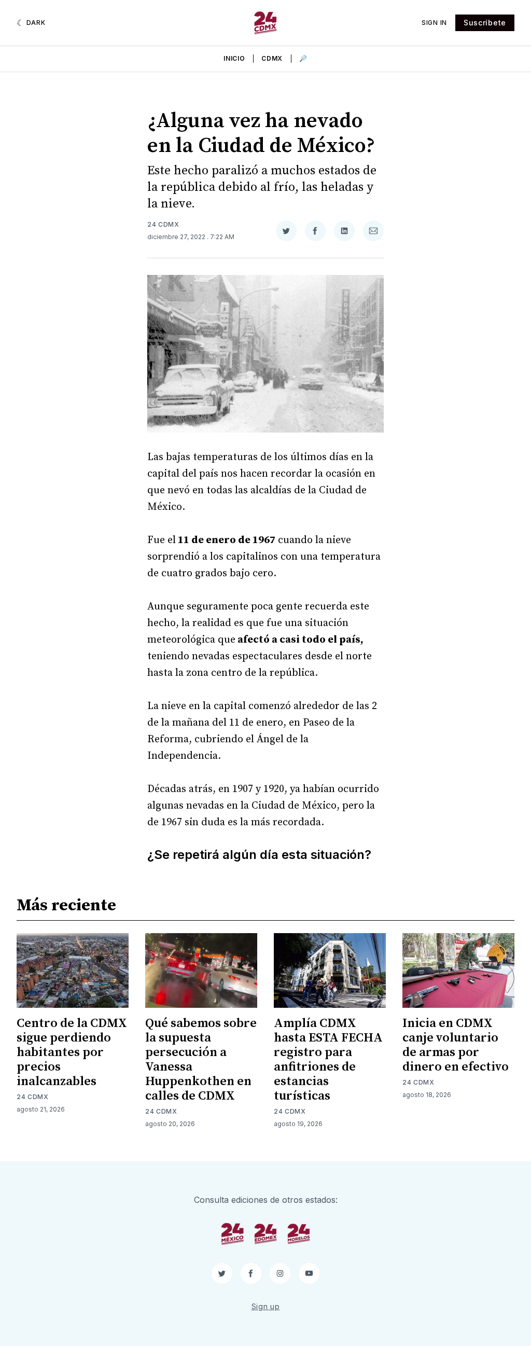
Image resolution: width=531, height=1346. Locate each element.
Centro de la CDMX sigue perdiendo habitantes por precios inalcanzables (72, 1052)
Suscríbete (485, 22)
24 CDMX (163, 224)
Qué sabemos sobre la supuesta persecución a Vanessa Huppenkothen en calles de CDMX (201, 1060)
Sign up (265, 1306)
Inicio (234, 58)
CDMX (272, 58)
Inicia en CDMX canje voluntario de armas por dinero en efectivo (455, 1045)
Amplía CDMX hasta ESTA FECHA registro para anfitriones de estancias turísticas (328, 1060)
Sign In (434, 22)
